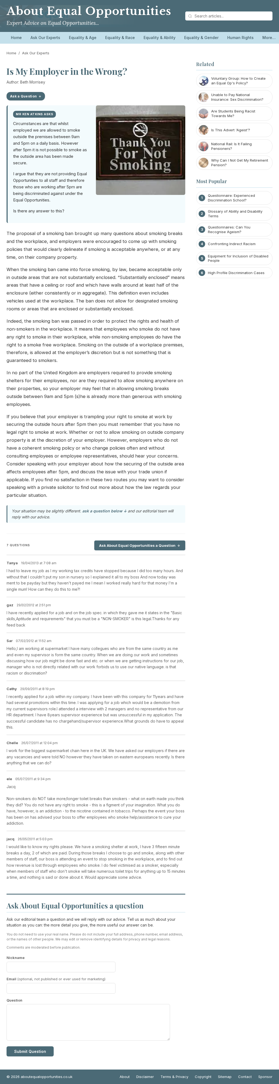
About (125, 1076)
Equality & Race (120, 37)
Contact (245, 1076)
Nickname (16, 957)
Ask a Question (23, 96)
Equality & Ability (159, 37)
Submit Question (30, 1051)
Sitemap (225, 1076)
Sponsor (265, 1076)
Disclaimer (145, 1076)
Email (56, 979)
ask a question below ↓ (104, 511)
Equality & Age (82, 37)
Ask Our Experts (45, 37)
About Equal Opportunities (89, 11)
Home (16, 37)
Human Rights (240, 37)
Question (14, 1000)
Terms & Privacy (174, 1076)
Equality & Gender (201, 37)
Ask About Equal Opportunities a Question (137, 545)
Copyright (203, 1076)
